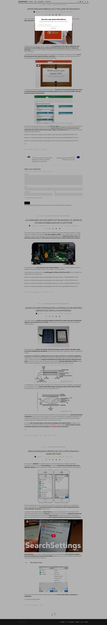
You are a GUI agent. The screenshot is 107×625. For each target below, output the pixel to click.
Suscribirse (65, 24)
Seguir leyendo (53, 28)
